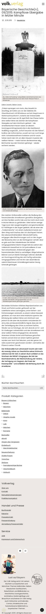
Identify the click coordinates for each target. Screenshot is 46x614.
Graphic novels (9, 417)
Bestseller (5, 435)
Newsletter (21, 20)
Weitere (5, 462)
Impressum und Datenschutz (13, 539)
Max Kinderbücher (10, 448)
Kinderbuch (6, 445)
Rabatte (5, 514)
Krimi (5, 420)
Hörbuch (6, 472)
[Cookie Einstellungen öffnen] (4, 611)
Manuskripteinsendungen (12, 495)
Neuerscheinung (8, 452)
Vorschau (5, 459)
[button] (43, 3)
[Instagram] (25, 551)
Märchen (6, 427)
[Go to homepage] (12, 4)
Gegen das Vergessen (10, 442)
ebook (4, 438)
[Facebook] (20, 551)
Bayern (6, 403)
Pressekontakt (7, 517)
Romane (6, 431)
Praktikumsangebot (9, 498)
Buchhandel (6, 510)
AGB (3, 536)
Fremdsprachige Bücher (12, 465)
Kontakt (5, 491)
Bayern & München (9, 400)
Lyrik (4, 424)
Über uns (5, 488)
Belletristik (6, 411)
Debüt (5, 414)
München (6, 407)
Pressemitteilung (8, 520)
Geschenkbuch (9, 469)
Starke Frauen (7, 456)
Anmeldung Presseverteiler (12, 524)
